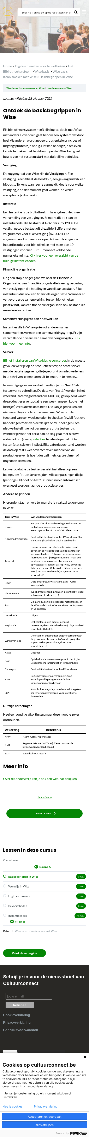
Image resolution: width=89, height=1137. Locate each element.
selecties (39, 439)
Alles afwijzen (44, 1125)
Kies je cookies (12, 1106)
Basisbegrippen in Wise (59, 87)
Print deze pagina (24, 953)
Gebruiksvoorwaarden (20, 1030)
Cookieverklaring (16, 1015)
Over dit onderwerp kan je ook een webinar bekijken (40, 779)
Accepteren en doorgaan (44, 1116)
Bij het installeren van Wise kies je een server (34, 360)
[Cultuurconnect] (7, 12)
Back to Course (45, 797)
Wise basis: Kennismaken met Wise (25, 87)
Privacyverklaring (17, 1022)
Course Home (10, 860)
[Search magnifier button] (76, 12)
